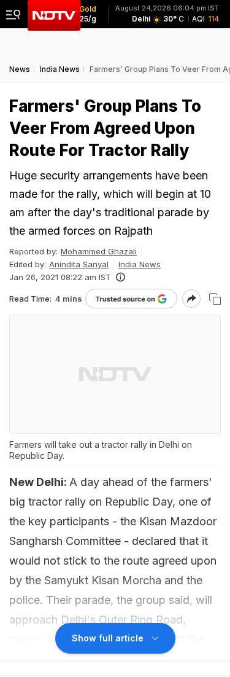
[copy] (215, 299)
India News (139, 264)
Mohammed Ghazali (99, 251)
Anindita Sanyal (79, 264)
